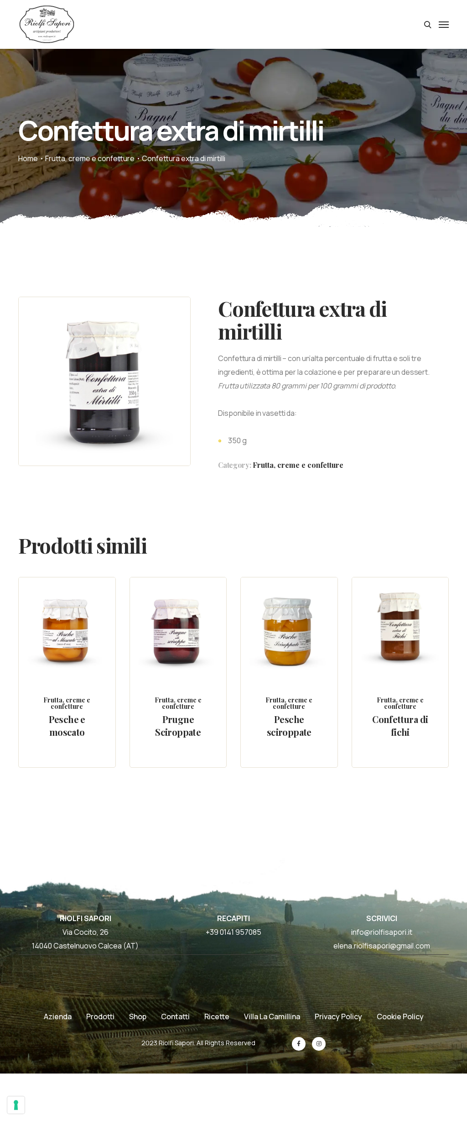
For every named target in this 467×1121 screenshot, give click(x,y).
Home (28, 158)
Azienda (58, 1016)
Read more (75, 648)
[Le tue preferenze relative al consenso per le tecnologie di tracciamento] (16, 1105)
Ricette (216, 1016)
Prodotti (100, 1016)
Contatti (175, 1016)
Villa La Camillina (272, 1016)
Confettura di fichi (400, 725)
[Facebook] (299, 1044)
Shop (137, 1016)
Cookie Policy (400, 1016)
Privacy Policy (338, 1016)
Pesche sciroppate (289, 725)
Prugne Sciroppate (178, 725)
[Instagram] (319, 1044)
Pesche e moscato (67, 725)
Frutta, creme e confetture (90, 158)
